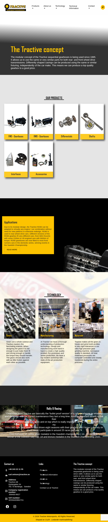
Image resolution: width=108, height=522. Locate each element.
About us (47, 6)
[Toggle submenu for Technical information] (44, 475)
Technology (60, 6)
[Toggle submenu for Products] (44, 470)
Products (35, 6)
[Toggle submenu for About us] (44, 479)
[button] (103, 7)
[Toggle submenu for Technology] (44, 483)
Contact (91, 6)
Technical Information (74, 7)
